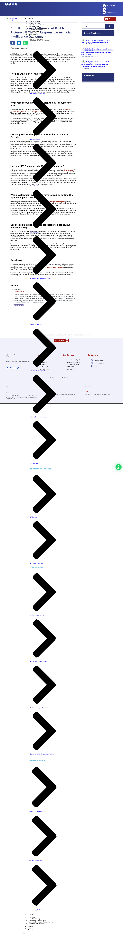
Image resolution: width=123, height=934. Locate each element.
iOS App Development (36, 39)
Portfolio (30, 926)
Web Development (34, 26)
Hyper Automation (34, 31)
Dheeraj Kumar (19, 291)
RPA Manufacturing (34, 919)
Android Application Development (39, 40)
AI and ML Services (34, 21)
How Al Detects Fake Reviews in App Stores (95, 42)
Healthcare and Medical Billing (37, 920)
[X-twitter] (13, 4)
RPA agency (68, 170)
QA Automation (33, 33)
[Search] (109, 26)
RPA (98, 56)
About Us (30, 930)
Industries (30, 914)
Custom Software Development (38, 28)
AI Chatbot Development (36, 29)
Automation (93, 56)
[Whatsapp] (16, 4)
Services (30, 18)
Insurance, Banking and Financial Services (41, 922)
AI (91, 44)
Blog (29, 928)
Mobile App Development (36, 37)
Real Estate (32, 917)
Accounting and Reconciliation (37, 923)
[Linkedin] (6, 4)
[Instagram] (9, 4)
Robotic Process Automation (37, 25)
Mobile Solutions (33, 34)
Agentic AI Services (34, 23)
